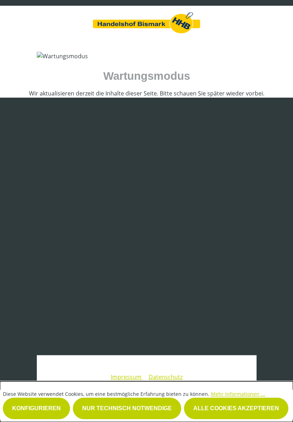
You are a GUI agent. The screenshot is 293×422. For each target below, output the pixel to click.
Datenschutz (166, 377)
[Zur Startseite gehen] (146, 21)
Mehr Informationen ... (238, 394)
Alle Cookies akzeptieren (236, 408)
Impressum (127, 377)
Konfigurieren (36, 408)
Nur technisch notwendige (127, 408)
